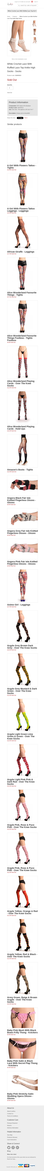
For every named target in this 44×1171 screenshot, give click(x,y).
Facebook (13, 1147)
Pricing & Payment (12, 1123)
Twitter (8, 1147)
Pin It (25, 118)
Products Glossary (12, 1137)
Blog (9, 1151)
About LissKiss (11, 1111)
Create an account (25, 1)
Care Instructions (12, 1139)
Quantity (9, 85)
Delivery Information (12, 1128)
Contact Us (10, 1113)
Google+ (17, 1147)
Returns (9, 1125)
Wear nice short (11, 1154)
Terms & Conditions (12, 1116)
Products (15, 16)
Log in (16, 1)
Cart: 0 (36, 1)
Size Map (9, 1135)
